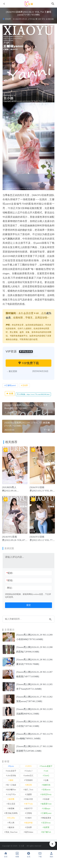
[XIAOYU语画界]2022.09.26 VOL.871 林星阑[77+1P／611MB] (14, 540)
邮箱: (9, 580)
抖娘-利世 (29, 799)
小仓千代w (11, 794)
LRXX (29, 766)
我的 (51, 856)
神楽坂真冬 (46, 818)
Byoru (11, 766)
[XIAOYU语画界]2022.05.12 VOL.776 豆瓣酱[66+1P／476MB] (42, 540)
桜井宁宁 (29, 808)
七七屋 (21, 846)
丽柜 (11, 780)
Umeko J (29, 771)
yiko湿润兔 (11, 775)
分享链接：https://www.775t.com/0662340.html (34, 394)
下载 (40, 856)
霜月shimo (29, 832)
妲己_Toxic (29, 790)
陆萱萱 (46, 827)
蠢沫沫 (11, 827)
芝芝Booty (47, 823)
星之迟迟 (11, 804)
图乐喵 (51, 19)
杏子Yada (29, 804)
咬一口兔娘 (11, 785)
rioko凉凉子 (11, 771)
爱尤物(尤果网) (11, 813)
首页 (5, 856)
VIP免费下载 (30, 363)
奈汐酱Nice (11, 790)
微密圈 (11, 799)
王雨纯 (29, 813)
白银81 (29, 818)
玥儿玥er (11, 818)
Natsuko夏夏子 (46, 766)
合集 (46, 780)
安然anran (46, 790)
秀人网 (11, 823)
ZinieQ (46, 775)
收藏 (10, 393)
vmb (46, 771)
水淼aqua (46, 808)
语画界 (8, 19)
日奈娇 (46, 799)
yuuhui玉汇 (29, 775)
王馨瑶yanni (11, 385)
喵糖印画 (46, 785)
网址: (9, 588)
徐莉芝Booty (47, 794)
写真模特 (29, 780)
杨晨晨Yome (47, 804)
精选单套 (29, 823)
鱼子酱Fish (46, 832)
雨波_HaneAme (11, 832)
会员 (28, 856)
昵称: (9, 573)
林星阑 (11, 808)
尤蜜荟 (29, 794)
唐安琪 (29, 785)
